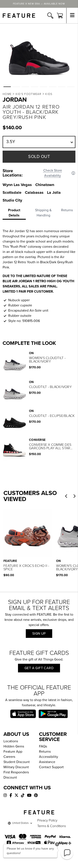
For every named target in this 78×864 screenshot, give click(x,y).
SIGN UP (39, 633)
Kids (48, 94)
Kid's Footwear (28, 94)
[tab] (15, 213)
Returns (45, 751)
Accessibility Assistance (48, 759)
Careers (9, 757)
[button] (66, 496)
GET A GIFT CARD (39, 668)
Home (7, 94)
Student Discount (16, 762)
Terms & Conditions (51, 826)
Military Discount (16, 767)
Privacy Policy (47, 820)
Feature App (12, 751)
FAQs (43, 746)
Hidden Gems (13, 746)
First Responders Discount (16, 775)
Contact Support (51, 767)
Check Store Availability (52, 173)
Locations (10, 741)
